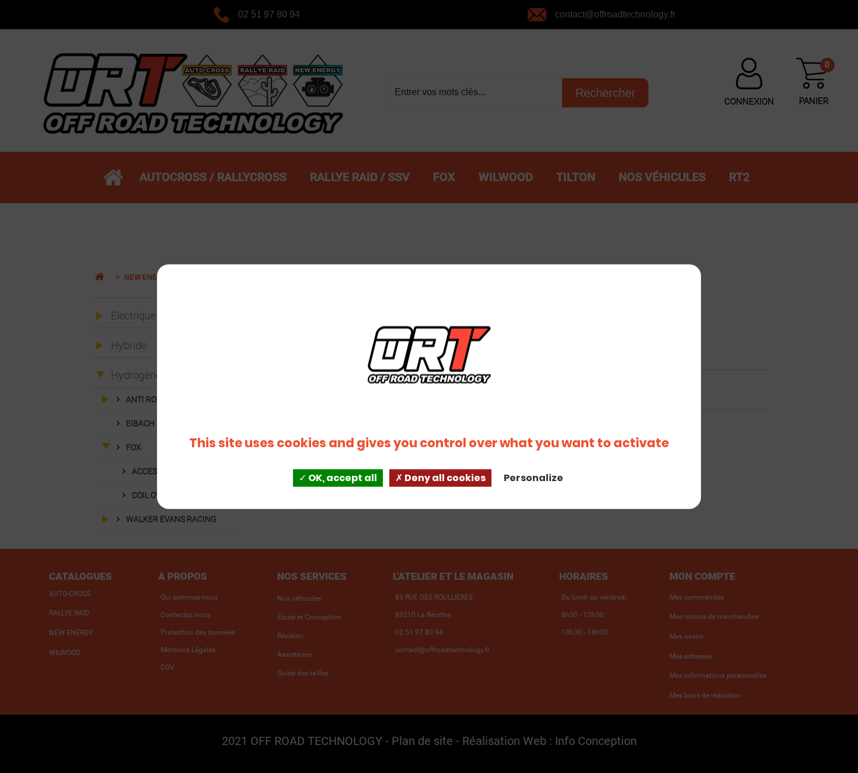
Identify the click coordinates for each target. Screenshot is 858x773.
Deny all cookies (444, 478)
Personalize (533, 478)
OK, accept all (341, 478)
